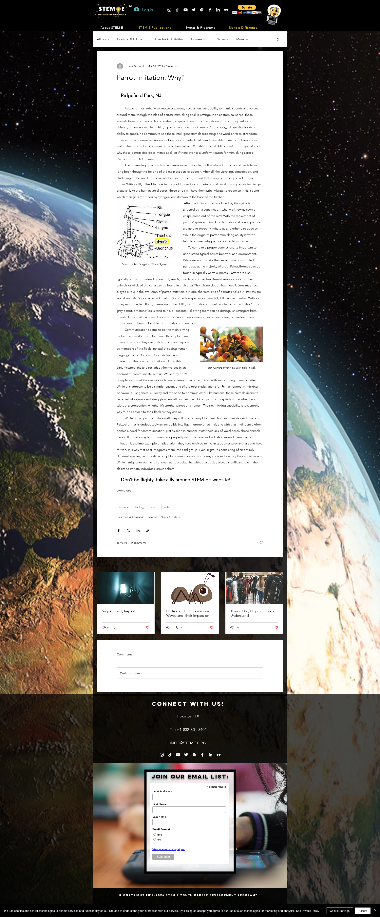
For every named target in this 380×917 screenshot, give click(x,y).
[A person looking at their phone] (125, 588)
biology (139, 507)
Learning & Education (132, 39)
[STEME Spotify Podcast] (201, 9)
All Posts (103, 39)
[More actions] (260, 66)
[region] (190, 825)
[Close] (375, 911)
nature (168, 507)
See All (278, 565)
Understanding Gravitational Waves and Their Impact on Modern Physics (188, 613)
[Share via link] (148, 530)
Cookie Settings (340, 911)
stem (154, 507)
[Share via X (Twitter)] (128, 530)
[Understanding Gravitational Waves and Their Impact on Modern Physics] (190, 588)
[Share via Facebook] (119, 530)
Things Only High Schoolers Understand (252, 613)
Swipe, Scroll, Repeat (118, 611)
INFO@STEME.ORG (188, 743)
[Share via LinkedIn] (138, 530)
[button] (112, 27)
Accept (363, 911)
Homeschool (200, 39)
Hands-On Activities (169, 39)
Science (222, 39)
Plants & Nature (170, 517)
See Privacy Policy (307, 911)
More (240, 39)
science (124, 507)
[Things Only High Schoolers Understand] (254, 588)
